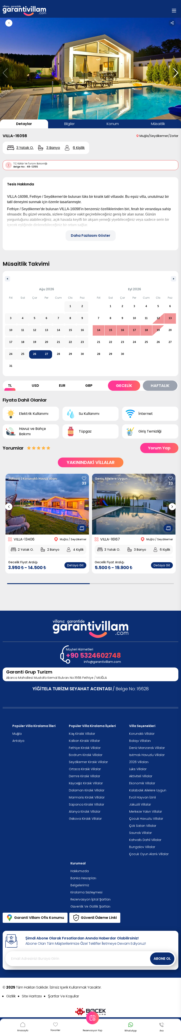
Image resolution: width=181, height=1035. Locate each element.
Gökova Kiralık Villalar (85, 818)
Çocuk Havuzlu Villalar (146, 818)
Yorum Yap (159, 448)
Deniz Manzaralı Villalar (147, 748)
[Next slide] (172, 506)
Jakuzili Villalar (140, 804)
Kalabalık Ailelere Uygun (147, 790)
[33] (84, 478)
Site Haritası (32, 996)
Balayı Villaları (140, 741)
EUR (62, 385)
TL (10, 385)
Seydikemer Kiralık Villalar (88, 762)
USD (35, 385)
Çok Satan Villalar (142, 825)
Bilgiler (69, 123)
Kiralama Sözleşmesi (86, 892)
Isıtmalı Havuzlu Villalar (147, 755)
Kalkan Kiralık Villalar (84, 741)
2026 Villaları (139, 762)
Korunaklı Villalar (142, 733)
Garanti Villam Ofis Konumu (39, 917)
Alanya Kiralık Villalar (84, 811)
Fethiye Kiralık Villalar (85, 748)
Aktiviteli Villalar (140, 776)
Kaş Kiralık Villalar (82, 733)
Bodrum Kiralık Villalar (85, 755)
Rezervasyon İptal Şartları (90, 899)
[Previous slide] (8, 506)
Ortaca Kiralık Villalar (85, 769)
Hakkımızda (79, 871)
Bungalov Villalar (142, 847)
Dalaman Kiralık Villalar (86, 790)
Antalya (18, 741)
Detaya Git (75, 565)
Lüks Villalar (138, 769)
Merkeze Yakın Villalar (145, 811)
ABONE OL (162, 958)
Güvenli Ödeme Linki (99, 917)
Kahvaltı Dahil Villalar (145, 840)
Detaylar (24, 123)
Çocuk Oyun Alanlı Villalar (149, 854)
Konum (113, 123)
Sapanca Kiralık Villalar (86, 804)
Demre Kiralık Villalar (84, 776)
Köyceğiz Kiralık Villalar (86, 783)
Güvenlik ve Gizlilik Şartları (90, 906)
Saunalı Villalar (140, 833)
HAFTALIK (160, 385)
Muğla (17, 733)
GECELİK (124, 385)
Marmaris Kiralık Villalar (87, 797)
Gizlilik (11, 996)
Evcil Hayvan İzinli (142, 797)
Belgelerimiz (79, 885)
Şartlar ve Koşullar (63, 996)
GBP (88, 385)
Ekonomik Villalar (142, 783)
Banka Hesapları (83, 878)
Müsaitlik (158, 123)
